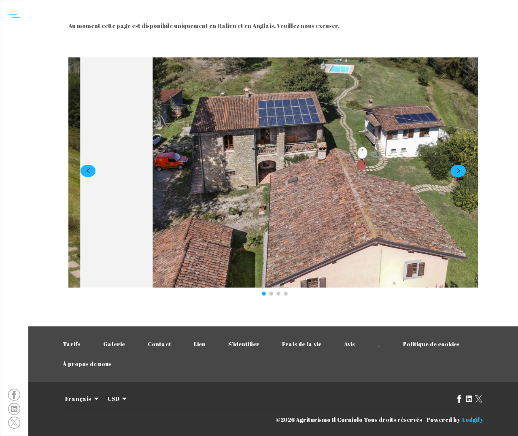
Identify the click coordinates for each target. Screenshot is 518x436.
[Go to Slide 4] (286, 294)
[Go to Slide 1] (264, 294)
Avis (349, 344)
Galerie (114, 344)
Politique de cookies (431, 344)
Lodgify (473, 420)
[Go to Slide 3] (278, 294)
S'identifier (243, 344)
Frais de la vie (301, 344)
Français (78, 398)
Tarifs (72, 344)
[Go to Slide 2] (271, 294)
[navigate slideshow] (88, 171)
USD (113, 398)
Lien (200, 344)
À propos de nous (87, 364)
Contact (159, 344)
